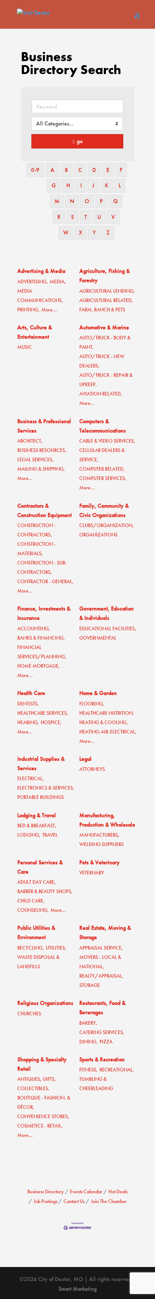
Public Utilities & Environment (36, 932)
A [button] (52, 170)
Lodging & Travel (36, 815)
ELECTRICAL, (30, 779)
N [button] (72, 201)
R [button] (59, 217)
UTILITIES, (56, 948)
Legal (85, 759)
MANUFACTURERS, (99, 835)
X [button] (80, 232)
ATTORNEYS (92, 769)
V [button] (113, 217)
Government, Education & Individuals (106, 613)
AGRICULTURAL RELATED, (106, 300)
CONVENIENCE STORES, (43, 1116)
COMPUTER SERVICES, (103, 478)
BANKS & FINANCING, (41, 638)
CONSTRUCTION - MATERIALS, (36, 549)
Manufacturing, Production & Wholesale (107, 819)
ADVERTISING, (32, 282)
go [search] (80, 141)
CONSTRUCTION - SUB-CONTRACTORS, (42, 567)
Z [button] (108, 232)
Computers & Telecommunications (102, 425)
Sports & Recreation (102, 1059)
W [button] (65, 232)
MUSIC (24, 347)
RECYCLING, (30, 948)
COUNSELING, (33, 910)
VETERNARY (91, 873)
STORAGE (89, 985)
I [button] (81, 185)
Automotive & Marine (104, 327)
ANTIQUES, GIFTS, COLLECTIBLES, (36, 1084)
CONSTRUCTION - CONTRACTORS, (36, 530)
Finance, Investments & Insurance (43, 613)
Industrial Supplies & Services (41, 763)
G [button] (54, 185)
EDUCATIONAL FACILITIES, (107, 629)
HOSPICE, (51, 722)
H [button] (68, 185)
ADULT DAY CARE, (36, 882)
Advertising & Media (41, 271)
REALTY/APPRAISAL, (101, 976)
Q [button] (115, 201)
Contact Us (74, 1201)
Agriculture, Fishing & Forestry (104, 275)
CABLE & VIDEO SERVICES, (107, 441)
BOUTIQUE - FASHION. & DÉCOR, (43, 1102)
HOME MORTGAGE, (38, 666)
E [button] (107, 170)
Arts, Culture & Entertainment (34, 332)
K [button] (106, 185)
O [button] (87, 201)
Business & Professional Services (44, 425)
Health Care (31, 693)
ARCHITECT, (30, 441)
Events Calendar (86, 1192)
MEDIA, (58, 282)
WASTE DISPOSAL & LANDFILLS (38, 962)
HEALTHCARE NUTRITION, (106, 713)
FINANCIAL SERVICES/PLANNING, (41, 652)
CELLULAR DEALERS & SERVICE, (102, 455)
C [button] (80, 170)
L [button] (120, 185)
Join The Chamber (109, 1201)
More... (49, 310)
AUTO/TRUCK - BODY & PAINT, (104, 342)
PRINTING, (28, 310)
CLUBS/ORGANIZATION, (106, 525)
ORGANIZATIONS (98, 535)
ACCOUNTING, (33, 629)
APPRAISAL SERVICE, (101, 948)
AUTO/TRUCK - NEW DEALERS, (101, 361)
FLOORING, (91, 704)
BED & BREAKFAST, (36, 826)
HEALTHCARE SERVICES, (42, 713)
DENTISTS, (28, 704)
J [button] (93, 185)
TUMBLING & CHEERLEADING (96, 1084)
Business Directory (45, 1192)
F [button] (121, 170)
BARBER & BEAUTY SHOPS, (44, 891)
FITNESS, (88, 1070)
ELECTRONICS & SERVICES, (45, 788)
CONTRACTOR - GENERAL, (45, 581)
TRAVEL (50, 835)
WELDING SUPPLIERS (101, 844)
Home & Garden (98, 693)
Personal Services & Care (40, 867)
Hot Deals (118, 1192)
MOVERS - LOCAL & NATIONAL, (100, 962)
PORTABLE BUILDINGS (40, 797)
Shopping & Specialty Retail (42, 1064)
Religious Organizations (45, 1003)
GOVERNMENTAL (97, 638)
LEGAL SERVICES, (35, 460)
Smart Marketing (77, 1289)
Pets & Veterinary (99, 862)
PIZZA (105, 1042)
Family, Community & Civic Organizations (104, 510)
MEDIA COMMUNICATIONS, (40, 295)
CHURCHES (29, 1014)
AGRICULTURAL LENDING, (107, 291)
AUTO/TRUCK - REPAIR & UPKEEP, (106, 380)
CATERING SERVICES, (101, 1032)
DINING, (88, 1042)
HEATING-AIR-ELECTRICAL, (108, 732)
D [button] (94, 170)
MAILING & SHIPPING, (41, 469)
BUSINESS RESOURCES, (41, 450)
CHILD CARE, (31, 901)
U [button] (99, 217)
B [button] (66, 170)
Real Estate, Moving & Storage (105, 932)
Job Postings (45, 1201)
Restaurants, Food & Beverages (102, 1007)
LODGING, (28, 835)
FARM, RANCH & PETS (102, 310)
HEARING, (28, 722)
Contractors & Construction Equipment (44, 510)
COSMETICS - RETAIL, (40, 1126)
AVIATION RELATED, (100, 394)
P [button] (101, 201)
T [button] (85, 217)
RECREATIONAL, (116, 1070)
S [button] (72, 217)
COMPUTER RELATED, (102, 469)
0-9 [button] (35, 170)
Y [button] (94, 232)
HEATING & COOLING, (103, 722)
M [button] (56, 201)
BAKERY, (88, 1023)
